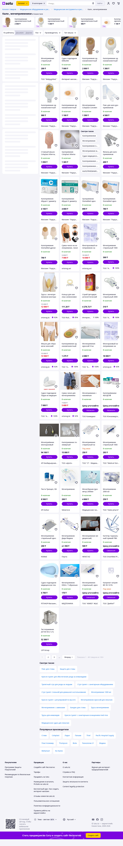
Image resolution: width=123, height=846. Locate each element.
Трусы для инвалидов (50, 715)
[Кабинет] (108, 3)
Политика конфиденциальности (47, 806)
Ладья (67, 735)
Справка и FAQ (69, 772)
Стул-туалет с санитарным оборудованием (95, 684)
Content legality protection (73, 786)
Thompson (63, 743)
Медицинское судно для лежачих (55, 723)
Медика (102, 743)
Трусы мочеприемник (100, 707)
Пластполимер (48, 743)
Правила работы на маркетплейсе (42, 811)
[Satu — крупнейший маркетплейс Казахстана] (7, 3)
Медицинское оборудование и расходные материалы (35, 9)
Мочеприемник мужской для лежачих (96, 700)
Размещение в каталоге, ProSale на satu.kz (44, 783)
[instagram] (101, 819)
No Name (59, 751)
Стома (44, 735)
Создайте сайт (40, 767)
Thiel (88, 735)
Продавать (38, 777)
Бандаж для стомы (78, 707)
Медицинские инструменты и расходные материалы (69, 9)
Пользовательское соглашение (46, 801)
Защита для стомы (67, 669)
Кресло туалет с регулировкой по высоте (59, 700)
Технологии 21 (88, 743)
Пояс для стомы (48, 669)
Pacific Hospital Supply (105, 735)
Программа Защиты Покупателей (13, 768)
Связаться (111, 550)
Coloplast (55, 735)
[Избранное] (113, 3)
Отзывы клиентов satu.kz (44, 796)
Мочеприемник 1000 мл (101, 692)
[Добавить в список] (56, 52)
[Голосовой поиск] (93, 3)
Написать (90, 410)
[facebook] (97, 819)
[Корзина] (119, 3)
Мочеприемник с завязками (53, 707)
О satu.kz (66, 767)
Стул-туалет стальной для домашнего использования (64, 692)
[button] (49, 73)
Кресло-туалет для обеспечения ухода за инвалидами (64, 677)
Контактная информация (73, 777)
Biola (75, 743)
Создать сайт (93, 835)
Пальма (78, 735)
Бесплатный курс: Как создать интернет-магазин (46, 790)
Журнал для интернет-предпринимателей (101, 768)
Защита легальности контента (75, 782)
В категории (37, 3)
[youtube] (93, 819)
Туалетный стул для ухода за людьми (57, 684)
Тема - (44, 819)
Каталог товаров (9, 9)
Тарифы (37, 772)
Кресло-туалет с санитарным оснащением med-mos (86, 715)
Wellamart (46, 751)
